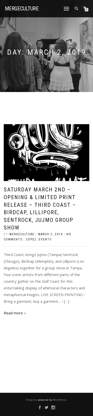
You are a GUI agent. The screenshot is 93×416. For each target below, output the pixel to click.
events (45, 239)
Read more (13, 312)
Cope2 (31, 239)
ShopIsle (32, 399)
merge (21, 9)
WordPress (59, 399)
